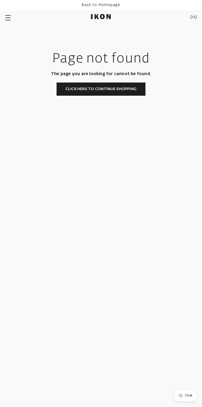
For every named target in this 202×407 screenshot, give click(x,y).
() (193, 17)
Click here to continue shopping (101, 89)
